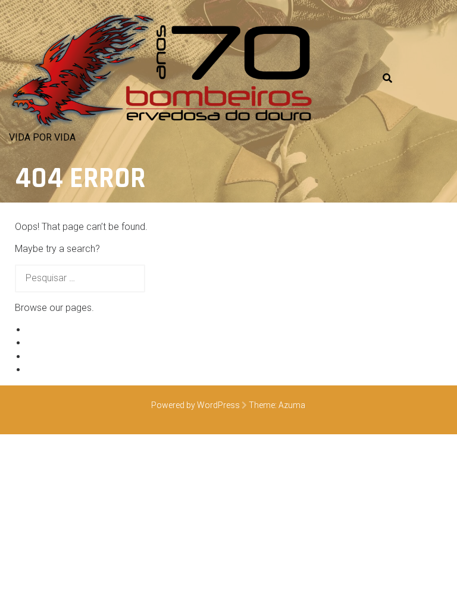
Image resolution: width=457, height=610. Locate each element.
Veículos (44, 342)
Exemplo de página (67, 329)
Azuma (291, 405)
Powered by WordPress (195, 405)
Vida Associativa (61, 356)
